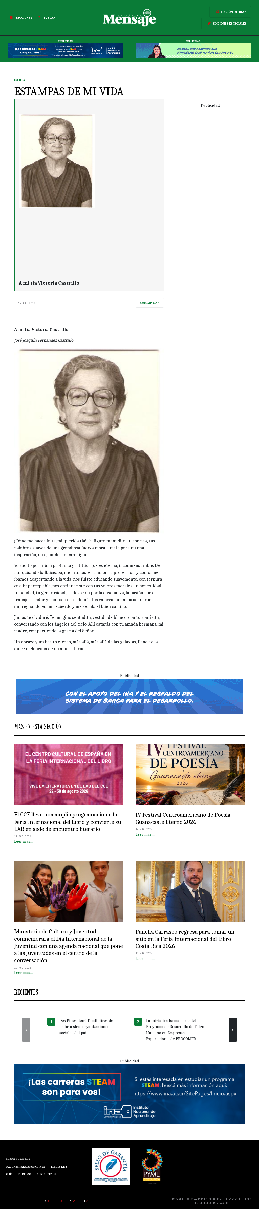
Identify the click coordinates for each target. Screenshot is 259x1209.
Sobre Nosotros (18, 1158)
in (84, 1201)
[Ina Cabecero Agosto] (65, 50)
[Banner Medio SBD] (129, 696)
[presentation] (26, 1030)
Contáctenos (46, 1174)
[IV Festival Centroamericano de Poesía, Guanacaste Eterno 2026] (190, 774)
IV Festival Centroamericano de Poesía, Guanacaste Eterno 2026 (183, 818)
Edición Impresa (234, 12)
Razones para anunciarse (25, 1166)
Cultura (19, 80)
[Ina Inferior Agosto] (129, 1093)
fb (57, 1201)
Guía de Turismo (18, 1174)
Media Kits (59, 1166)
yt (71, 1201)
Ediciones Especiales (230, 23)
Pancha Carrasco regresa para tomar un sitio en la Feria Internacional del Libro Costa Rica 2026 (185, 938)
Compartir (148, 302)
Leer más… (23, 841)
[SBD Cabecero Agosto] (193, 50)
